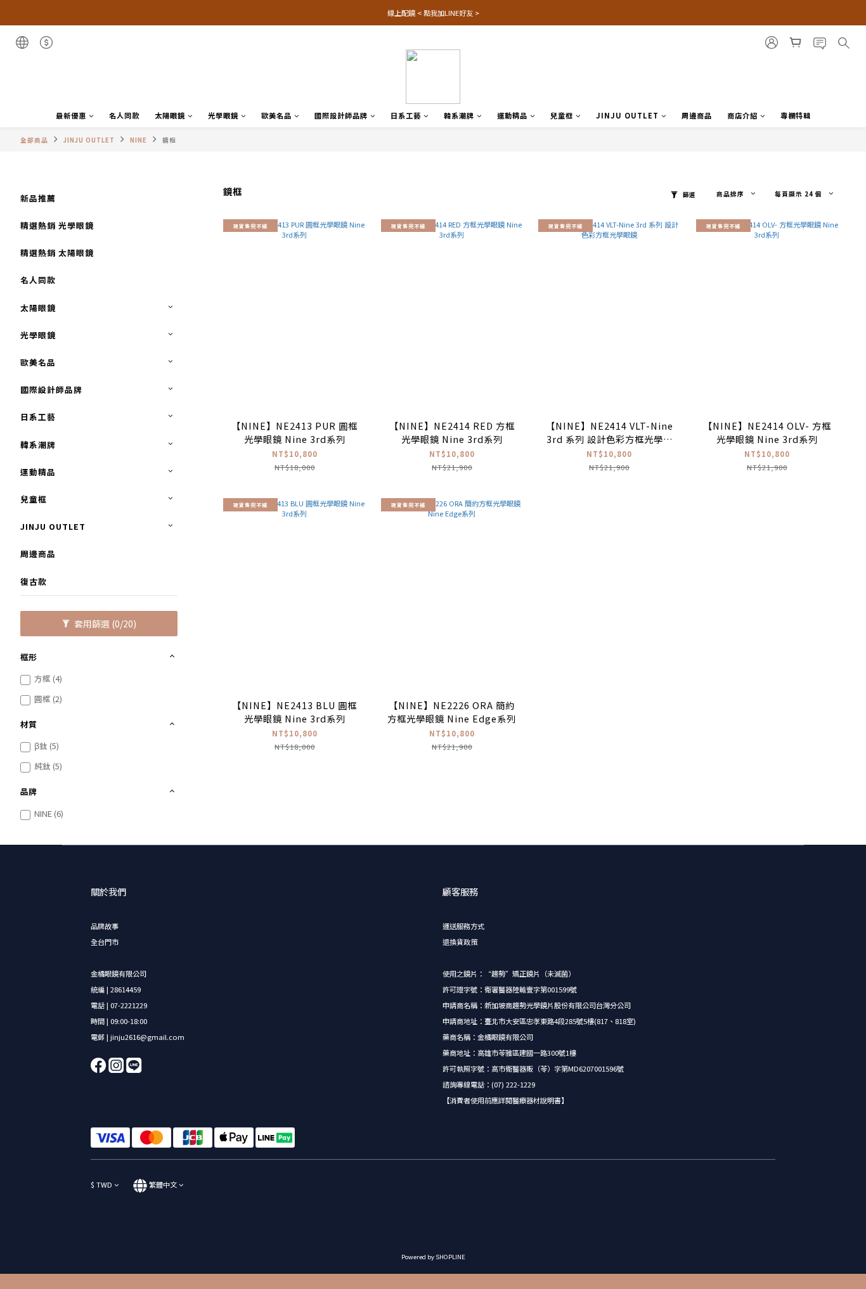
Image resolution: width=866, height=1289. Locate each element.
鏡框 (169, 140)
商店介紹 (742, 115)
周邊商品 (697, 115)
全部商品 (34, 140)
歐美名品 (276, 115)
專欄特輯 (795, 115)
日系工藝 (406, 115)
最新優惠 (71, 115)
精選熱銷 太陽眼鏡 (57, 253)
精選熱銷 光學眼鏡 (57, 225)
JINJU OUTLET (627, 115)
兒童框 (561, 115)
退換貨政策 (460, 942)
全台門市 (105, 942)
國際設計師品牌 (341, 115)
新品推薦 (38, 198)
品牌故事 (105, 926)
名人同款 (124, 115)
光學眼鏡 (223, 115)
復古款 (33, 581)
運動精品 (512, 115)
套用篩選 (104, 623)
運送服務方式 (463, 926)
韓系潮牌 (459, 115)
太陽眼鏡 (170, 115)
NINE (138, 140)
